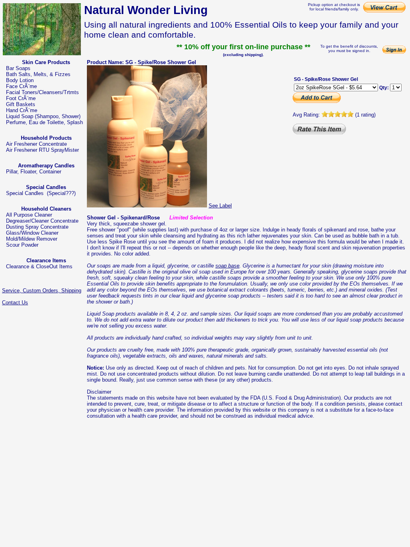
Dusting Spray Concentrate (37, 227)
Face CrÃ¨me (21, 86)
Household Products (46, 138)
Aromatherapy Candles (46, 166)
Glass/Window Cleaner (32, 233)
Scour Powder (22, 245)
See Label (220, 206)
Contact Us (15, 303)
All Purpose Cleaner (29, 215)
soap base (227, 266)
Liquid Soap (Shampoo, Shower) (43, 116)
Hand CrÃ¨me (21, 110)
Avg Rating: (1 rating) (334, 115)
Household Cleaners (46, 209)
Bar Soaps (18, 68)
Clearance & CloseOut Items (39, 266)
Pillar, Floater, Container (33, 172)
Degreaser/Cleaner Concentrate (42, 221)
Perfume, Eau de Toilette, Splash (44, 122)
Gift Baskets (20, 104)
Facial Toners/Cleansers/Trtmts (42, 92)
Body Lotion (20, 80)
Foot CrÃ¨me (21, 98)
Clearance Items (46, 260)
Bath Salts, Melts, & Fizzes (38, 74)
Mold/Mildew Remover (31, 239)
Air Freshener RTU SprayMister (42, 150)
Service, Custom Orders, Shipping (41, 291)
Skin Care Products (46, 62)
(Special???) (61, 193)
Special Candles (46, 187)
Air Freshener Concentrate (36, 144)
